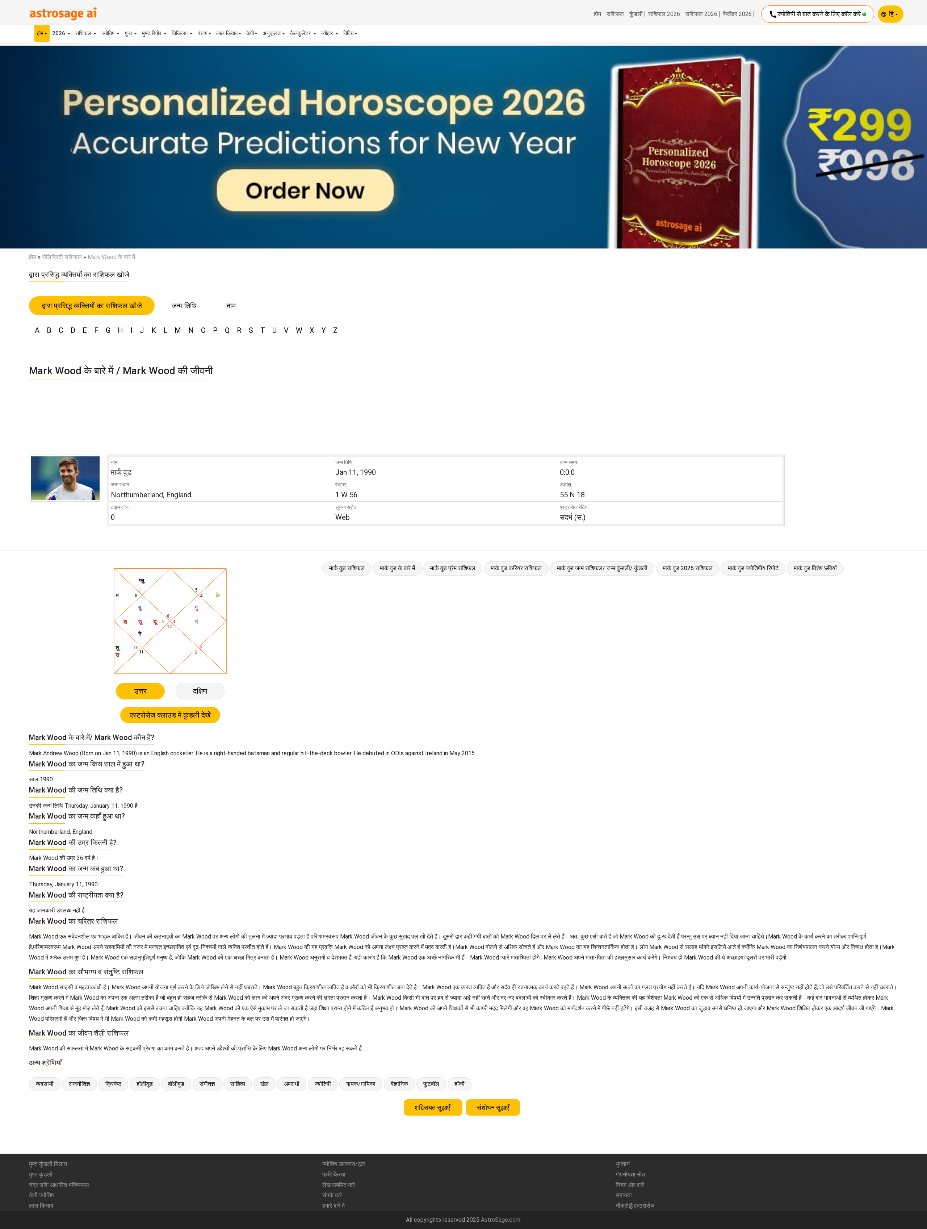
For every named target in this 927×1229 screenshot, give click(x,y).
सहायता (624, 1195)
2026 (59, 33)
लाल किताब (227, 33)
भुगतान (623, 1164)
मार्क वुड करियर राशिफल (516, 568)
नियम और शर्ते (630, 1185)
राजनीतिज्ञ (79, 1083)
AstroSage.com (500, 1219)
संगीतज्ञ (207, 1083)
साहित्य (237, 1083)
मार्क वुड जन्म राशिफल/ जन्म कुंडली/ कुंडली (602, 568)
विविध (348, 33)
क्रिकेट (113, 1083)
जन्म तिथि (184, 305)
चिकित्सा (180, 33)
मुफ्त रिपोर (152, 33)
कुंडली (636, 14)
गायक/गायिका (361, 1083)
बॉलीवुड (176, 1083)
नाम (231, 305)
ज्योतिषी (323, 1083)
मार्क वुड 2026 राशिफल (688, 568)
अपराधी (291, 1083)
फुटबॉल (431, 1083)
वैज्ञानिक (399, 1083)
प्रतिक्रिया (333, 1174)
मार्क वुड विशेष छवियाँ (815, 568)
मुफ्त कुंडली (41, 1174)
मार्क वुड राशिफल (347, 568)
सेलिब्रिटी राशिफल (62, 257)
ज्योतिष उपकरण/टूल (343, 1164)
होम (597, 14)
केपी (250, 33)
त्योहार (328, 33)
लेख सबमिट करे (338, 1185)
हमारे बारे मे (333, 1205)
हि (892, 14)
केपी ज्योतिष (41, 1195)
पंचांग (202, 33)
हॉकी (459, 1083)
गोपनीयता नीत (630, 1174)
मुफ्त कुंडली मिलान (48, 1164)
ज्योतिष (108, 33)
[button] (69, 147)
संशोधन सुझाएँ (493, 1107)
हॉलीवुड (145, 1083)
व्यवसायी (45, 1083)
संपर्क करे (332, 1195)
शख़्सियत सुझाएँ (433, 1107)
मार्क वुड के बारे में (397, 568)
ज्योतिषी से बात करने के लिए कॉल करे (815, 14)
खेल (264, 1083)
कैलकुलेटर (301, 33)
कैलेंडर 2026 (737, 14)
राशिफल (615, 14)
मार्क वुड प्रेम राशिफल (452, 568)
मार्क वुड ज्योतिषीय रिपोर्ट (753, 568)
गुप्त (129, 33)
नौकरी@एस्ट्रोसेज (635, 1205)
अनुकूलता (272, 33)
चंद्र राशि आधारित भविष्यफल (59, 1185)
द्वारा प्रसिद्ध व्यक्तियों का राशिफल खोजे (92, 305)
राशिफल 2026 (664, 14)
